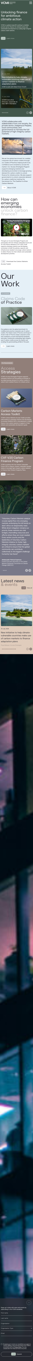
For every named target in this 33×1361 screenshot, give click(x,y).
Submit (19, 1354)
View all (29, 588)
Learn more (10, 38)
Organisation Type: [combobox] (7, 1328)
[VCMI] (8, 3)
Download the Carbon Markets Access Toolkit (14, 263)
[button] (1, 112)
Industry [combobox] (3, 1338)
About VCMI (11, 188)
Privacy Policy (18, 1347)
